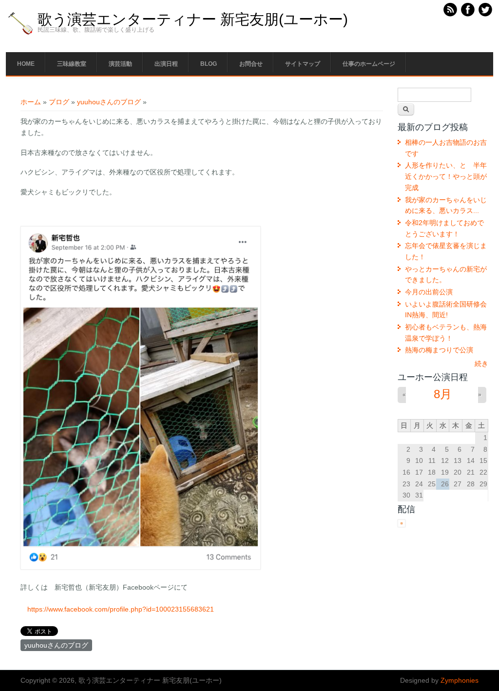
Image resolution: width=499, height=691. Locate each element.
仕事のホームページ (369, 63)
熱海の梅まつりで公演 (439, 350)
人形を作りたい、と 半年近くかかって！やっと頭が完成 (446, 176)
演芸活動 (120, 63)
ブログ (59, 102)
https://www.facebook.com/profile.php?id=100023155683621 (120, 609)
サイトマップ (302, 63)
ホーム (30, 102)
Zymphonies (460, 680)
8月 (443, 394)
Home (26, 63)
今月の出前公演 (429, 292)
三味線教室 (71, 63)
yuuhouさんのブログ (109, 102)
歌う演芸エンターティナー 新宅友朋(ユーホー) (193, 19)
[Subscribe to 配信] (401, 525)
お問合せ (251, 63)
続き (481, 363)
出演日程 (166, 63)
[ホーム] (20, 34)
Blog (208, 63)
